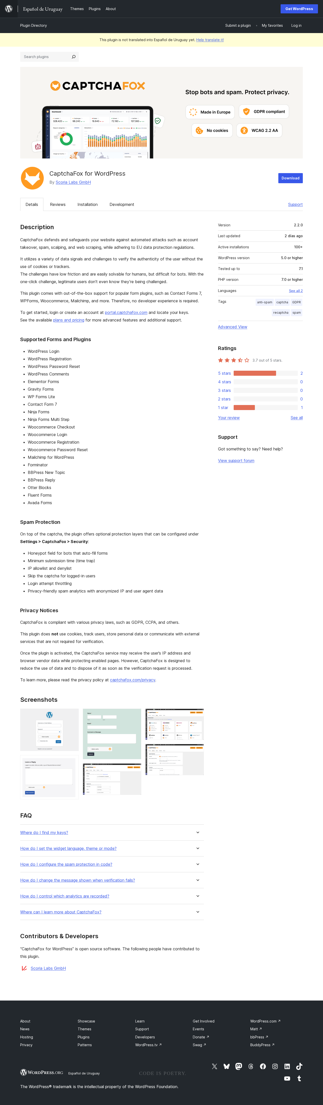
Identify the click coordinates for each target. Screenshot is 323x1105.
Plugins (84, 1037)
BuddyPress (262, 1045)
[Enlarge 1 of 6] (71, 715)
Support (295, 204)
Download (291, 178)
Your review (229, 417)
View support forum (236, 460)
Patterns (85, 1045)
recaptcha (280, 312)
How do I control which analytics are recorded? (64, 896)
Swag (199, 1045)
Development (122, 204)
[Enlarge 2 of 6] (71, 761)
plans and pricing (68, 319)
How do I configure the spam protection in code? (66, 864)
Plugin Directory (33, 25)
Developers (145, 1037)
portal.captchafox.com (126, 312)
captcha (282, 302)
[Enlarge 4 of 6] (134, 770)
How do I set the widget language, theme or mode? (68, 848)
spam (296, 312)
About (25, 1021)
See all (297, 417)
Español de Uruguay (84, 1073)
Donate (201, 1037)
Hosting (26, 1037)
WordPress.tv (148, 1045)
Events (198, 1029)
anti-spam (264, 302)
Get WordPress (299, 9)
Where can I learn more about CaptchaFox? (60, 912)
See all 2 (296, 291)
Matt (256, 1029)
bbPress (259, 1037)
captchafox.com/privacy (132, 679)
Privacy (26, 1045)
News (25, 1029)
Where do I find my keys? (44, 832)
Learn (140, 1021)
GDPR (296, 302)
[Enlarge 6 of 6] (197, 750)
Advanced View (232, 326)
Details (31, 204)
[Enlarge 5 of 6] (197, 715)
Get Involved (203, 1021)
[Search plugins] (74, 57)
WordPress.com (265, 1021)
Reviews (58, 204)
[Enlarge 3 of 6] (134, 715)
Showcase (86, 1021)
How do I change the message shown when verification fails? (77, 880)
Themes (84, 1029)
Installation (87, 204)
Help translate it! (210, 40)
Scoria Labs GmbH (73, 182)
